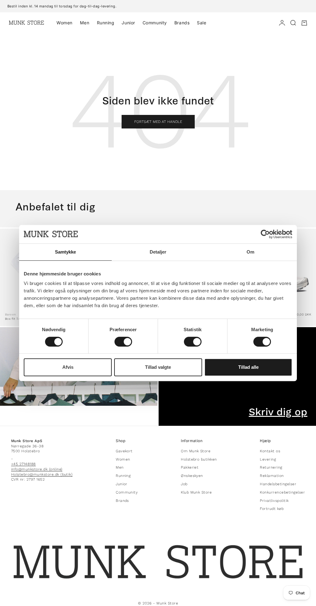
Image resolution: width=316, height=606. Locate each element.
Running (105, 22)
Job (184, 484)
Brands (181, 22)
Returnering (271, 467)
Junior (128, 22)
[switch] (123, 342)
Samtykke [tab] (65, 251)
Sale (201, 22)
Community (155, 22)
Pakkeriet (189, 467)
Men (84, 22)
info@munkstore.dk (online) (36, 469)
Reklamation (272, 476)
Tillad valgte (158, 367)
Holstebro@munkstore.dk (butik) (42, 474)
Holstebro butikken (199, 459)
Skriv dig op (278, 412)
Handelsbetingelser (278, 484)
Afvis (67, 367)
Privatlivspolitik (274, 500)
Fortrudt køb (272, 508)
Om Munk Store (195, 451)
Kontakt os (270, 451)
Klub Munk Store (196, 492)
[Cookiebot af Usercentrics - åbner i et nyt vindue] (265, 234)
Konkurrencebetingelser (282, 492)
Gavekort (124, 451)
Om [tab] (250, 251)
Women (64, 22)
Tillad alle (248, 367)
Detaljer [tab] (158, 251)
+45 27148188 (23, 464)
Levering (268, 459)
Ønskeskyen (192, 476)
